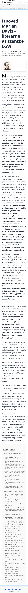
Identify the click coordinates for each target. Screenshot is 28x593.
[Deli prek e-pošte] (23, 589)
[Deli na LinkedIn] (16, 589)
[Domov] (5, 589)
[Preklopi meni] (2, 2)
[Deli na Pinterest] (20, 589)
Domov (2, 6)
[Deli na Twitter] (12, 589)
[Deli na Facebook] (9, 589)
